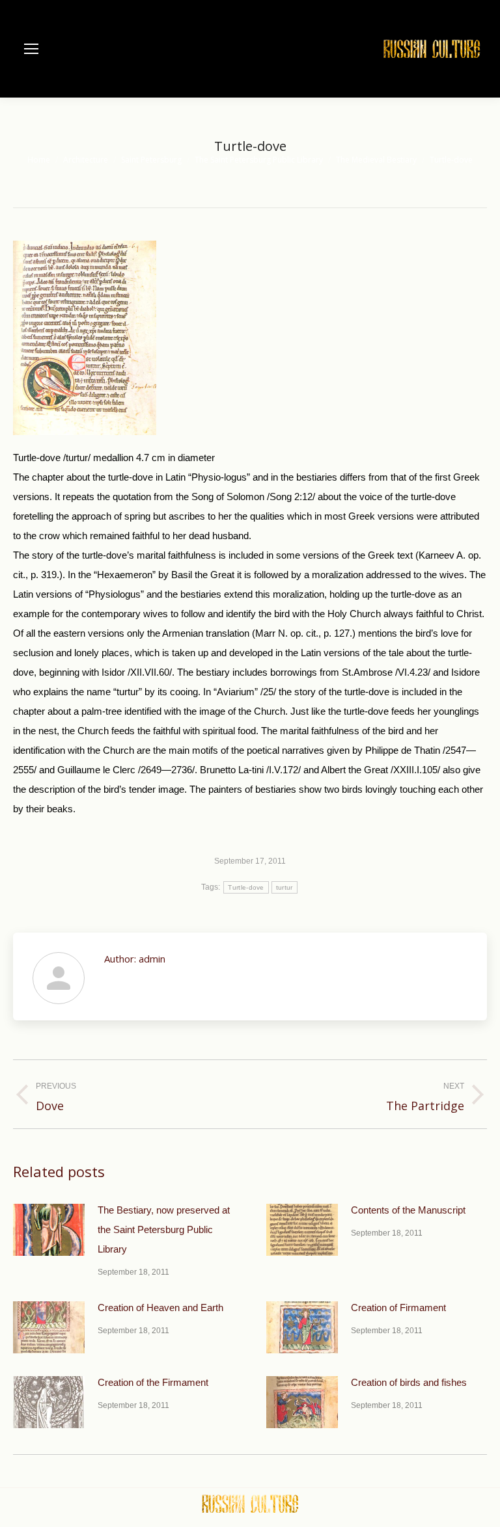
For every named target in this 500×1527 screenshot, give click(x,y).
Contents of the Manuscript (408, 1209)
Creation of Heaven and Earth (160, 1307)
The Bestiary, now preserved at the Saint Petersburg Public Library (164, 1229)
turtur (284, 887)
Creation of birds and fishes (409, 1382)
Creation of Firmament (398, 1307)
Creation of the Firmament (153, 1382)
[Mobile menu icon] (31, 48)
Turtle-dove (246, 887)
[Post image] (49, 1230)
